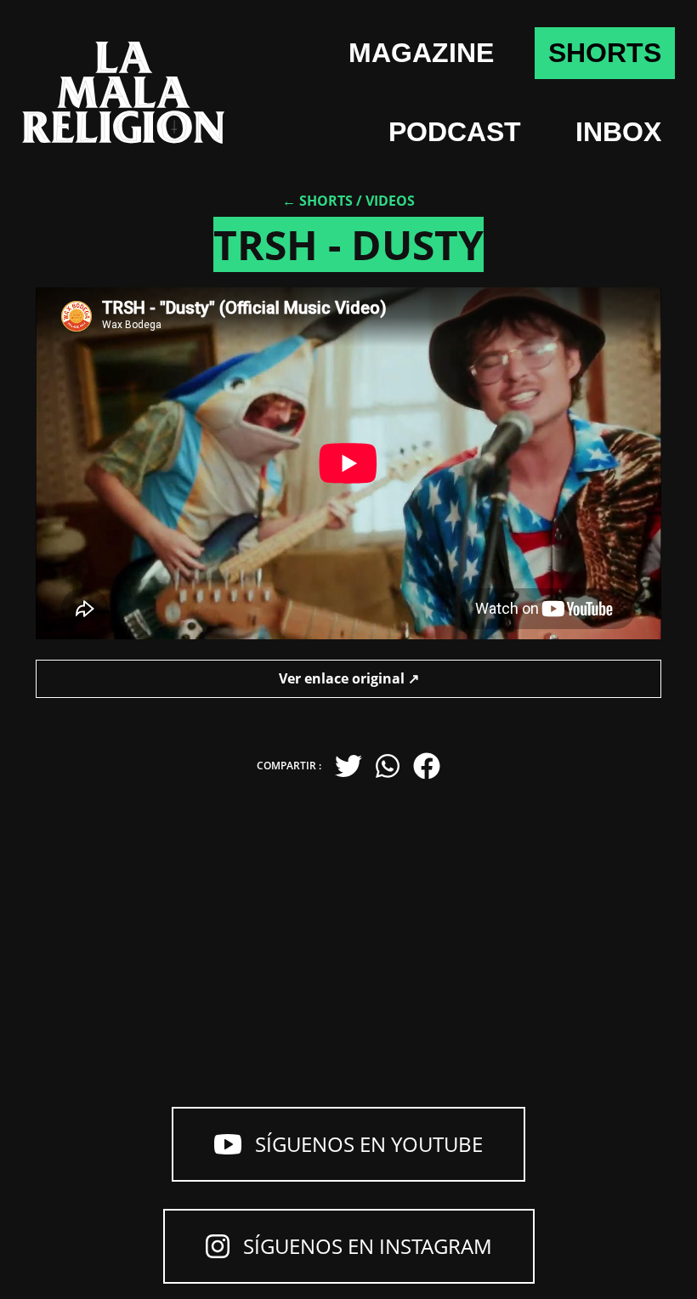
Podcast (454, 131)
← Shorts (317, 200)
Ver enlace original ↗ (349, 678)
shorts (604, 52)
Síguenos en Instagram (367, 1246)
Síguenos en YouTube (369, 1144)
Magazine (421, 52)
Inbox (618, 131)
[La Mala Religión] (123, 93)
